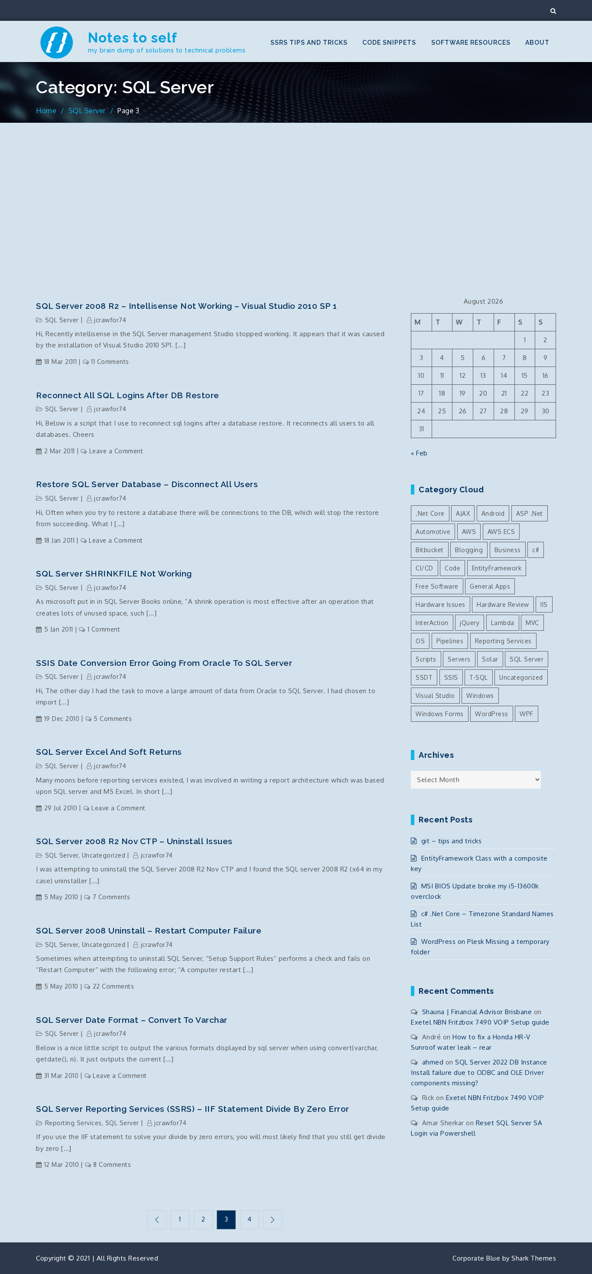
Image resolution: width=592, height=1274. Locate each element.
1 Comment (104, 629)
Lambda (502, 622)
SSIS (451, 677)
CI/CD (424, 568)
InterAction (432, 622)
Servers (459, 659)
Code (452, 568)
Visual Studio (435, 695)
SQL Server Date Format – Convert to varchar (132, 1020)
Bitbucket (430, 549)
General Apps (490, 586)
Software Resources (471, 42)
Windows (480, 695)
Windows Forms (440, 713)
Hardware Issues (440, 604)
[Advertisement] (296, 209)
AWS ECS (501, 531)
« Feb (419, 453)
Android (493, 513)
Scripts (426, 659)
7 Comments (111, 897)
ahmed (433, 1062)
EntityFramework (497, 568)
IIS (544, 604)
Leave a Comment (116, 451)
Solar (490, 659)
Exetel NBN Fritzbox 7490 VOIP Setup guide (480, 1022)
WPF (526, 713)
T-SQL (478, 677)
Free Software (437, 586)
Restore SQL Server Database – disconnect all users (147, 484)
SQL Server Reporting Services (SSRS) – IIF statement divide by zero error (192, 1109)
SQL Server (62, 320)
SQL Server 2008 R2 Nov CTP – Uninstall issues (134, 841)
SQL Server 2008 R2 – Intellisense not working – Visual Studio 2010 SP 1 (186, 306)
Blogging (469, 549)
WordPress (491, 713)
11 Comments (110, 361)
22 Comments (113, 986)
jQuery (469, 622)
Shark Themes (533, 1258)
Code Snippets (389, 42)
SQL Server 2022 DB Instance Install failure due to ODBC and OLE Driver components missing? (479, 1072)
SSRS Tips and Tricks (309, 42)
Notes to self (132, 38)
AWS (469, 531)
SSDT (424, 677)
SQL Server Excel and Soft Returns (109, 752)
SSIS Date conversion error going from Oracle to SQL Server (164, 663)
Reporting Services (73, 1123)
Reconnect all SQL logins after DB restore (127, 395)
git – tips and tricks (451, 841)
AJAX (463, 513)
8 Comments (112, 1164)
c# (535, 549)
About (537, 42)
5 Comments (113, 718)
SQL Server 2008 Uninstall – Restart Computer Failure (148, 930)
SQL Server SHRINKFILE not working (114, 573)
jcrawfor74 (110, 320)
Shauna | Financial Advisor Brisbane (477, 1012)
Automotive (433, 531)
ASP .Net (529, 513)
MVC (532, 622)
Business (507, 549)
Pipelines (450, 641)
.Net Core (430, 513)
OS (420, 641)
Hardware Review (503, 604)
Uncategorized (104, 855)
